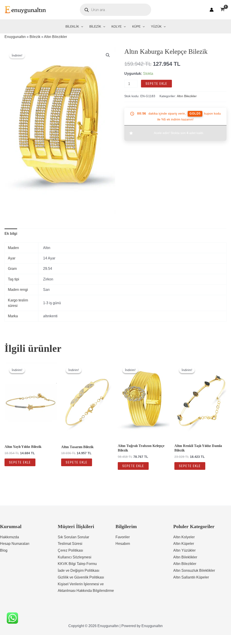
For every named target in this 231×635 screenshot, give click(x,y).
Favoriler (123, 537)
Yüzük (156, 26)
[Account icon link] (212, 10)
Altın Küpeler (183, 544)
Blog (3, 550)
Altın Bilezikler (55, 37)
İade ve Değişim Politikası (78, 570)
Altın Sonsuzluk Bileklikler (194, 570)
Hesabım (123, 544)
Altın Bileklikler (185, 557)
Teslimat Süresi (70, 544)
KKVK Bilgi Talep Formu (77, 564)
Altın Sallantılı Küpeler (191, 577)
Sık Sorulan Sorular (73, 537)
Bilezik (95, 26)
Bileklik (72, 26)
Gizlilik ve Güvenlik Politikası (81, 577)
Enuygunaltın (15, 37)
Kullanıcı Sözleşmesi (74, 557)
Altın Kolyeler (184, 537)
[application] (81, 26)
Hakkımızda (9, 537)
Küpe (136, 26)
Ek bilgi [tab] (11, 233)
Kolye (116, 26)
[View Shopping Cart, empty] (222, 10)
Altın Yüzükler (184, 550)
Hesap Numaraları (14, 544)
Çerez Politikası (70, 550)
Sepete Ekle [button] (20, 462)
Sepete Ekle (156, 83)
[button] (108, 55)
